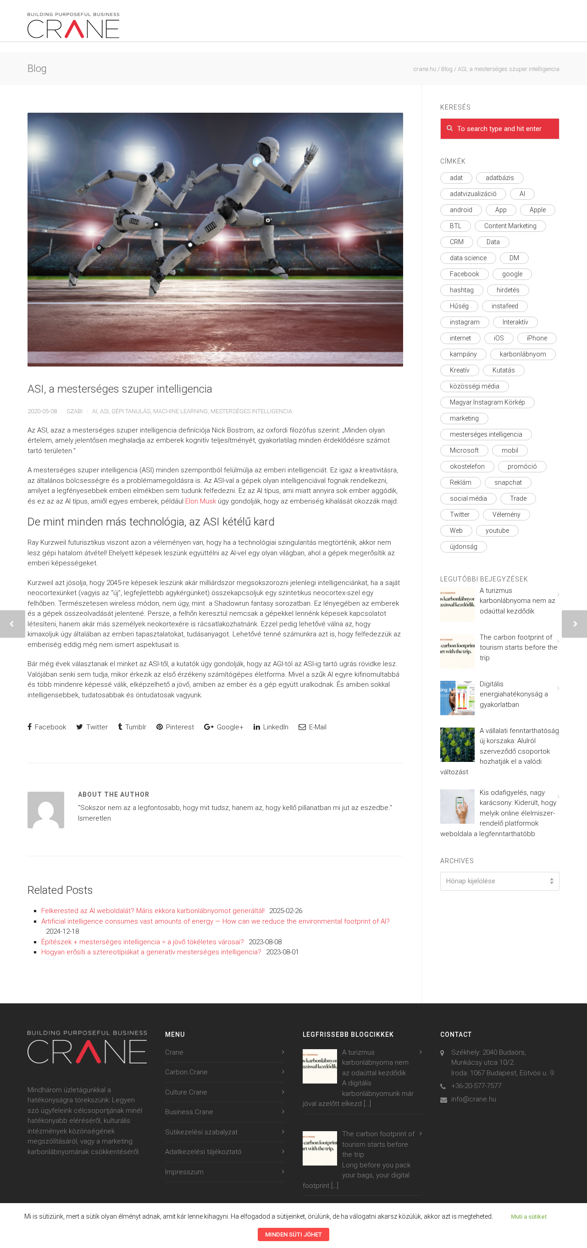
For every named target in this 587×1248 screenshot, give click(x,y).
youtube (497, 530)
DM (514, 258)
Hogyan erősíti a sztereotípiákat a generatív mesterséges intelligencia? (151, 952)
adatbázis (500, 177)
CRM (457, 242)
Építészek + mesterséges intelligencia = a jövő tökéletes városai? (142, 942)
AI (94, 411)
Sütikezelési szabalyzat (201, 1132)
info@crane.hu (473, 1099)
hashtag (462, 290)
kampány (463, 354)
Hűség (459, 306)
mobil (510, 450)
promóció (522, 466)
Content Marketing (510, 226)
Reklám (460, 482)
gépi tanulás (130, 411)
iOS (499, 338)
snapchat (508, 482)
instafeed (505, 306)
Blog (447, 69)
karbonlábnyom (523, 354)
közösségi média (474, 386)
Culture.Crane (186, 1092)
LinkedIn (274, 727)
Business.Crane (189, 1112)
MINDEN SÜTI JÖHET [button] (293, 1234)
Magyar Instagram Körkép (487, 402)
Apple (538, 209)
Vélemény (507, 514)
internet (460, 338)
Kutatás (504, 370)
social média (468, 498)
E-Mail (317, 727)
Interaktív (515, 322)
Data (493, 242)
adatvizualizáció (473, 193)
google (512, 274)
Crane (174, 1052)
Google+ (229, 727)
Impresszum (184, 1172)
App (501, 209)
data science (468, 258)
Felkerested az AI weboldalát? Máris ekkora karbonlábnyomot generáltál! (153, 911)
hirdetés (508, 290)
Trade (518, 498)
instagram (465, 322)
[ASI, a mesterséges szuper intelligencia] (215, 240)
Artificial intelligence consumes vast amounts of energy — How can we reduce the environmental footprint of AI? (215, 921)
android (461, 209)
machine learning (180, 411)
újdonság (463, 546)
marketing (464, 418)
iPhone (537, 338)
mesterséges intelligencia (251, 411)
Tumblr (134, 727)
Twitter (96, 727)
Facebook (49, 727)
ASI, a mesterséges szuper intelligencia (120, 389)
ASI (104, 411)
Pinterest (179, 727)
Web (456, 530)
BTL (455, 226)
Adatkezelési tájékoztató (203, 1152)
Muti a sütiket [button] (529, 1216)
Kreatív (460, 370)
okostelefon (467, 466)
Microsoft (464, 450)
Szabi (74, 411)
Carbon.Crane (186, 1072)
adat (456, 177)
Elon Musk (200, 501)
